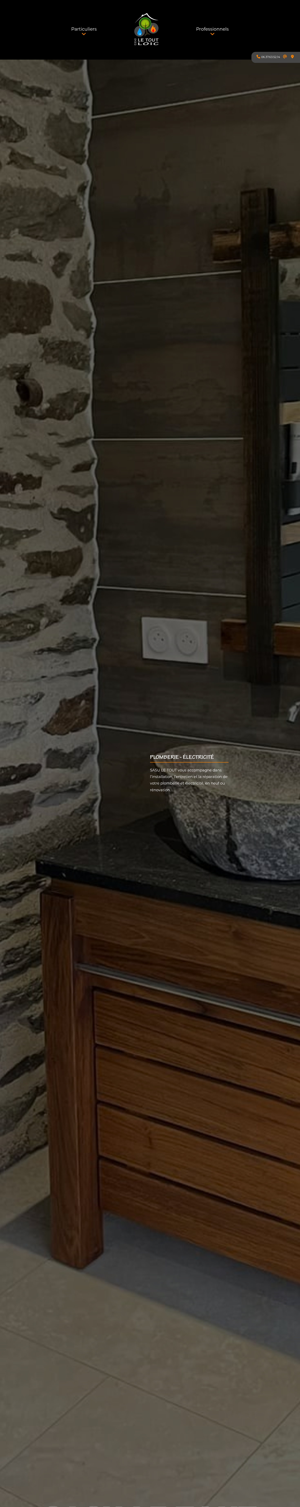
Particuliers (84, 29)
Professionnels (212, 29)
